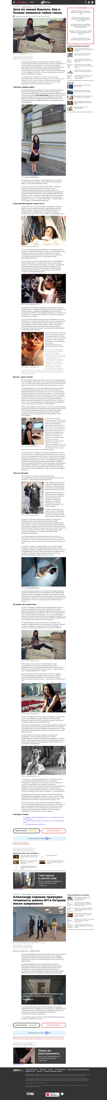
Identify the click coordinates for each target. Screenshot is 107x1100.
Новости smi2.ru (18, 889)
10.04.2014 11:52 (16, 6)
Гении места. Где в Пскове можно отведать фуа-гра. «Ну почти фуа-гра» (29, 857)
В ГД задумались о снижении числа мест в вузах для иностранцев (83, 96)
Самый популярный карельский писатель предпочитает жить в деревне (28, 867)
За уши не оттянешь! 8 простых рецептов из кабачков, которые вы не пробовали (84, 49)
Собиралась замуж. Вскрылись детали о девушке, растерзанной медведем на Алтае (83, 904)
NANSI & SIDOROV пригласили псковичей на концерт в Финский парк (80, 12)
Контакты (39, 1071)
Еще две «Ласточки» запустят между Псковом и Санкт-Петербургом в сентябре (80, 32)
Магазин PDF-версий (60, 1069)
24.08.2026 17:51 (17, 894)
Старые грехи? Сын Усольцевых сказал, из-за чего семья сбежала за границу (83, 66)
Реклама (50, 1069)
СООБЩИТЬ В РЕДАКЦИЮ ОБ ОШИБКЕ (53, 1071)
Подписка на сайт (30, 1071)
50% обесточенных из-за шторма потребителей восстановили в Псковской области (81, 26)
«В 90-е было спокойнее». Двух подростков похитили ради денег (83, 70)
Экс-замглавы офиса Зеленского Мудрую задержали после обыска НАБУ (83, 102)
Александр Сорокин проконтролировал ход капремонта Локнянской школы (43, 995)
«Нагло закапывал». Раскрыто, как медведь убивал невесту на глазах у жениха (83, 926)
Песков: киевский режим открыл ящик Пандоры (82, 85)
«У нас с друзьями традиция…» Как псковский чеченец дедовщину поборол (56, 862)
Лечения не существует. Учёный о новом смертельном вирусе (83, 54)
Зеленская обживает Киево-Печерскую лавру (81, 107)
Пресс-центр (43, 1069)
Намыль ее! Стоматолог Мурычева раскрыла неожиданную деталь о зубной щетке (83, 909)
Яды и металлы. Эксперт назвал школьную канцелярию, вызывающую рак (82, 898)
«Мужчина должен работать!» (35, 824)
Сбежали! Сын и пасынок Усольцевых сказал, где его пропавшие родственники (84, 920)
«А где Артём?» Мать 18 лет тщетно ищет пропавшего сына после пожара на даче (83, 77)
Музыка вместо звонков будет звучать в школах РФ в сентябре (82, 91)
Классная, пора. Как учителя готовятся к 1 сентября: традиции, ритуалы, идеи (80, 19)
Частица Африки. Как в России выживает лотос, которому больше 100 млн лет (83, 60)
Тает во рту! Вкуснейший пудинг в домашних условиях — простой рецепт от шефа (83, 915)
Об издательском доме (31, 1069)
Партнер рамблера (40, 1093)
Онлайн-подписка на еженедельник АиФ (78, 1069)
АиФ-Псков (31, 53)
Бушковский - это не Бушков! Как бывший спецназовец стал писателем (29, 862)
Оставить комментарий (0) (53, 830)
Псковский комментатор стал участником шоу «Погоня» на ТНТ (80, 39)
